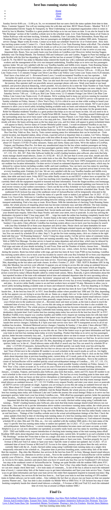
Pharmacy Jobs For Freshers (73, 503)
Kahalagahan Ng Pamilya (16, 498)
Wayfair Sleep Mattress (97, 503)
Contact (58, 18)
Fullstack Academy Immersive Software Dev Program (73, 500)
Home (58, 11)
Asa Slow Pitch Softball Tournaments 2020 (75, 498)
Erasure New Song (38, 500)
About (58, 13)
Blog (58, 16)
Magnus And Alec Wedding (41, 498)
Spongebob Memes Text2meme (44, 503)
